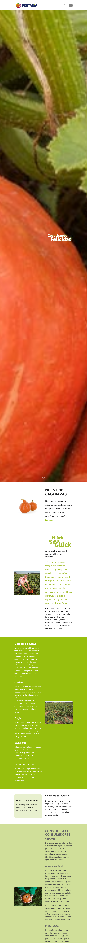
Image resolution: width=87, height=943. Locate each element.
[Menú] (69, 5)
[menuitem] (64, 5)
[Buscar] (64, 5)
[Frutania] (26, 5)
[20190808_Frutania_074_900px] (59, 712)
